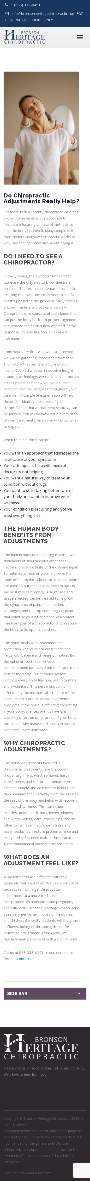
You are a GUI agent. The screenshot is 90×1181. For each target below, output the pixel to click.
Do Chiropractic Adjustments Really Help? (41, 198)
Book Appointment (27, 28)
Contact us (25, 958)
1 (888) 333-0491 (26, 4)
